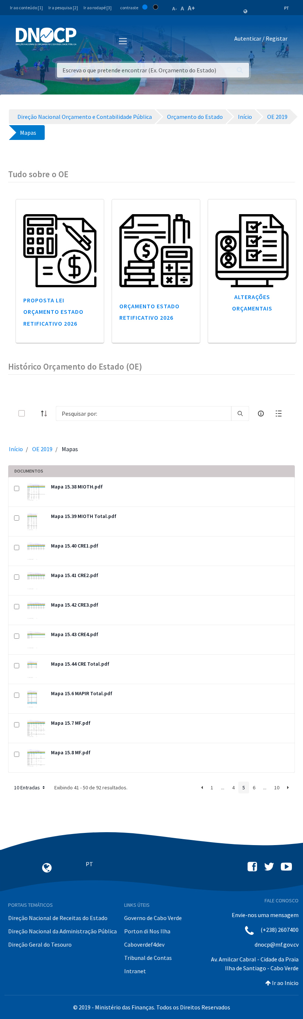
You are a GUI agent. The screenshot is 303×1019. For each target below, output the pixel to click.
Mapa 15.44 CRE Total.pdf (80, 664)
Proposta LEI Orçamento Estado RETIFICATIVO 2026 (53, 311)
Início (16, 449)
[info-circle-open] (261, 413)
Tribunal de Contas (148, 957)
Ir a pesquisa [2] (63, 7)
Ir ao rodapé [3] (98, 7)
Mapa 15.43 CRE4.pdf (74, 634)
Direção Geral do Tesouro (40, 944)
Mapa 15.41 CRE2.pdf (74, 575)
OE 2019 (42, 449)
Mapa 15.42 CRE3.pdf (74, 604)
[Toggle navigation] (86, 40)
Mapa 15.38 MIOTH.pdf (77, 486)
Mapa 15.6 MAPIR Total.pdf (81, 693)
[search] (240, 413)
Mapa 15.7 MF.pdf (71, 723)
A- (174, 8)
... (222, 787)
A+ (191, 8)
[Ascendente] (46, 413)
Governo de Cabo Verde (153, 918)
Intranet (135, 971)
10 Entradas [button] (27, 787)
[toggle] (34, 413)
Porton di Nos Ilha (147, 931)
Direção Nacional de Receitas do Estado (58, 918)
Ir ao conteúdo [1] (26, 7)
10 (276, 787)
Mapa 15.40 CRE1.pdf (74, 545)
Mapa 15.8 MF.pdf (71, 752)
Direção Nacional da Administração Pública (62, 931)
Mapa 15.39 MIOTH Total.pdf (83, 516)
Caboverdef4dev (144, 944)
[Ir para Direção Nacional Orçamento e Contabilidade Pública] (46, 37)
